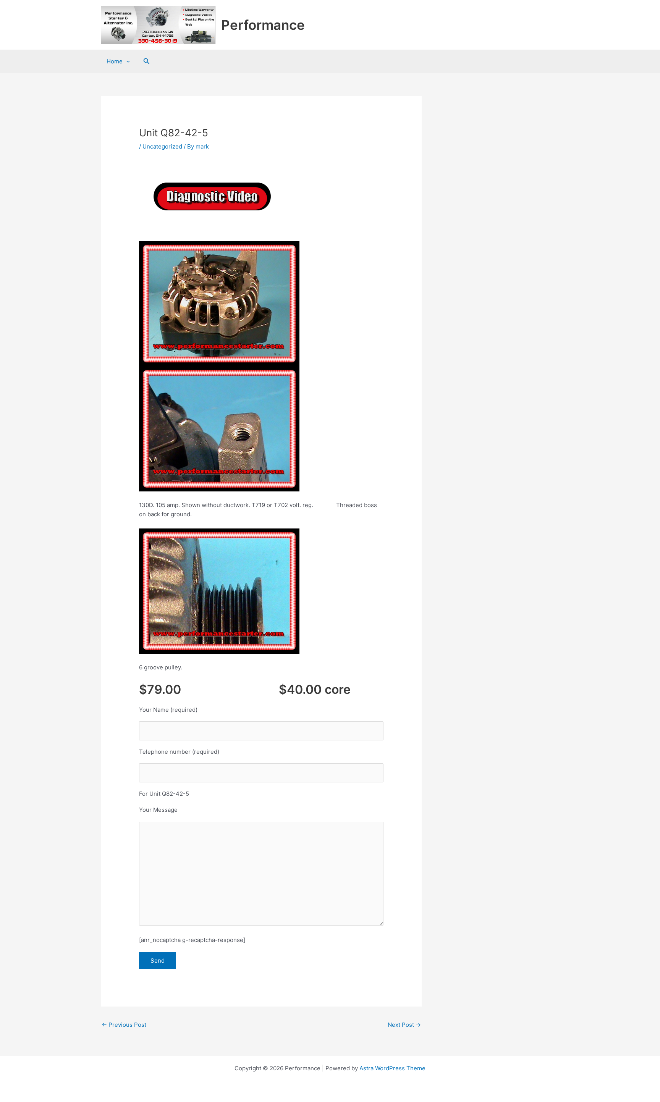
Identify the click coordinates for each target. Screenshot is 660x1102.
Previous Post (124, 1024)
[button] (146, 61)
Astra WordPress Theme (392, 1068)
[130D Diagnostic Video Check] (211, 196)
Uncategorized (162, 146)
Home (115, 61)
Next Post (404, 1024)
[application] (126, 61)
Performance (263, 25)
